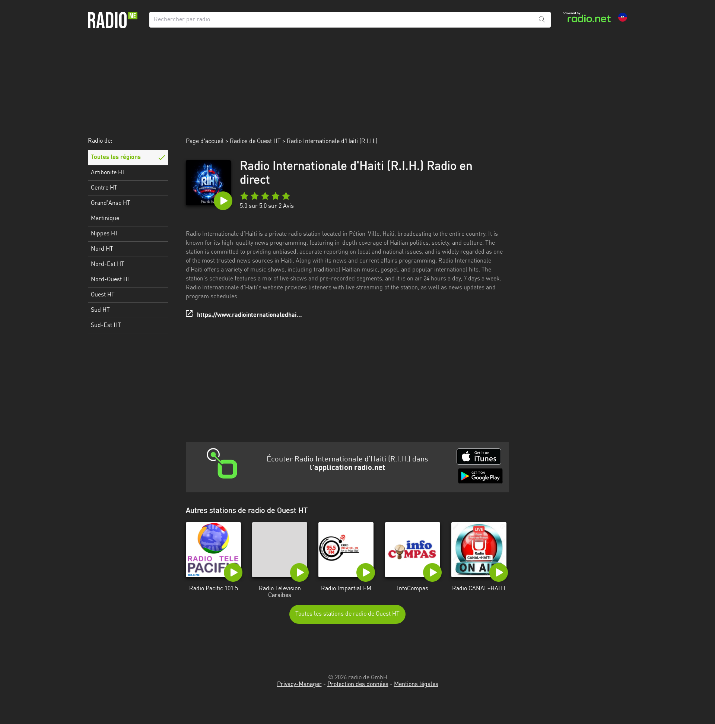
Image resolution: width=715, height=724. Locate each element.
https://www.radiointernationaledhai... (249, 315)
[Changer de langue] (622, 17)
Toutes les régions (116, 158)
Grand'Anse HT (110, 203)
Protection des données (357, 685)
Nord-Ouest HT (111, 280)
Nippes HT (104, 234)
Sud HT (100, 310)
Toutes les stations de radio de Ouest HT (347, 614)
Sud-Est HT (106, 325)
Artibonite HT (108, 173)
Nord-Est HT (107, 264)
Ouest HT (103, 295)
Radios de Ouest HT (255, 142)
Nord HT (102, 249)
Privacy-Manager (299, 685)
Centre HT (104, 188)
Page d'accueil (205, 142)
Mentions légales (416, 685)
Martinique (105, 219)
